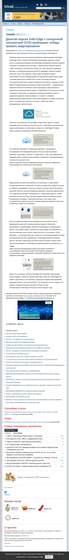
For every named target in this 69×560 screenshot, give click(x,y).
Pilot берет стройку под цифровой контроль (20, 342)
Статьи (13, 24)
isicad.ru (26, 531)
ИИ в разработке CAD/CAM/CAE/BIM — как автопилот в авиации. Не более (32, 457)
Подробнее (7, 543)
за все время (17, 433)
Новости (6, 24)
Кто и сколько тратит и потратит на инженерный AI (23, 371)
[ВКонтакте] (19, 323)
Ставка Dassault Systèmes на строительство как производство (27, 345)
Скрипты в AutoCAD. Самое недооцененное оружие (24, 441)
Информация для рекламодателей (14, 546)
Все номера (8, 487)
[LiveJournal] (23, 323)
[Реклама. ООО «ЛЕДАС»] (34, 16)
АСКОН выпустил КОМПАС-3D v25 (18, 396)
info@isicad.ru (25, 535)
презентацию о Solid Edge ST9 (33, 296)
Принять (49, 557)
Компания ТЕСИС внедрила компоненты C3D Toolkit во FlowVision (28, 348)
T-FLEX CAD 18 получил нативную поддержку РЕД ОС (24, 362)
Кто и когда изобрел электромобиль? (19, 444)
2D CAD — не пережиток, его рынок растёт (20, 339)
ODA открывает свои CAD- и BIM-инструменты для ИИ (24, 356)
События (27, 24)
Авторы (19, 24)
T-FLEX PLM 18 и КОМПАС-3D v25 (17, 353)
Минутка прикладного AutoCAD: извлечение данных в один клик (28, 463)
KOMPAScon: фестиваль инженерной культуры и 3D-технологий (26, 422)
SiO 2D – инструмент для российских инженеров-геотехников (26, 351)
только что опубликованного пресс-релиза (31, 50)
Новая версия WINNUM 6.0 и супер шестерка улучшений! (25, 391)
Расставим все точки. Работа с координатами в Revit (24, 439)
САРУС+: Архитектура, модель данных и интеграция (23, 394)
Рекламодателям (38, 24)
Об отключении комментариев (16, 333)
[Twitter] (21, 323)
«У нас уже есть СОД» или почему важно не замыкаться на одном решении (31, 359)
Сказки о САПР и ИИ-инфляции (16, 336)
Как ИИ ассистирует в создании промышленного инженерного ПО (29, 466)
